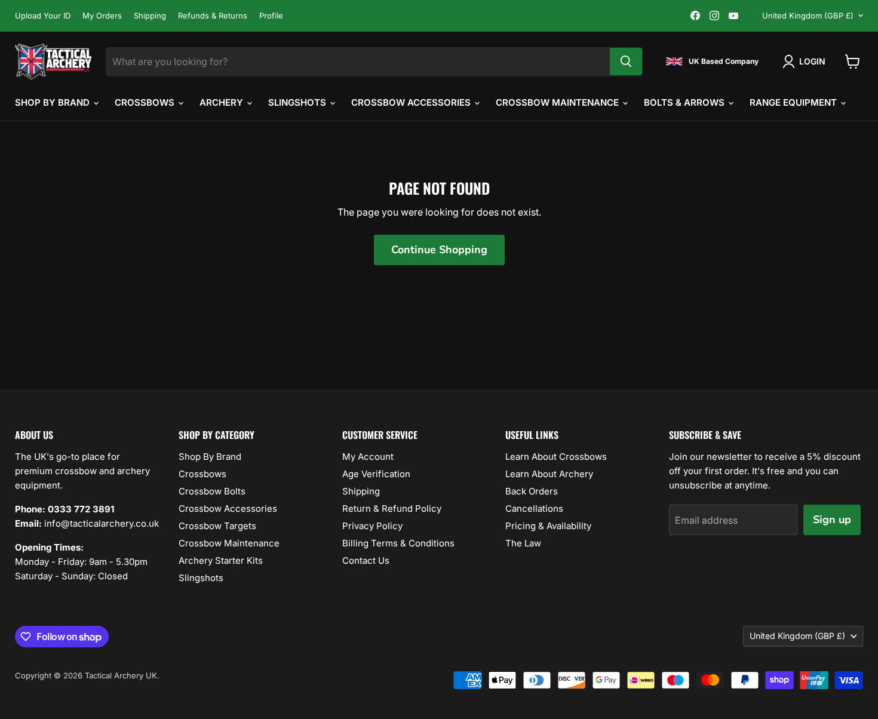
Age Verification (376, 474)
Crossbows (146, 102)
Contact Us (365, 560)
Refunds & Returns (212, 15)
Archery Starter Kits (221, 560)
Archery (222, 102)
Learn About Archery (549, 474)
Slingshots (298, 102)
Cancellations (534, 508)
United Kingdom (808, 15)
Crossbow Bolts (212, 491)
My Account (368, 456)
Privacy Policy (372, 525)
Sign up (832, 519)
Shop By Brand (53, 102)
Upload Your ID (42, 15)
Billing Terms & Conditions (398, 543)
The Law (523, 543)
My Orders (102, 15)
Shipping (150, 15)
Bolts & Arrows (685, 102)
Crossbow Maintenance (558, 102)
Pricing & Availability (548, 525)
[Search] (626, 61)
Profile (271, 15)
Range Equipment (794, 102)
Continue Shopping (439, 249)
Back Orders (531, 491)
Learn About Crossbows (556, 456)
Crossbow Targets (217, 525)
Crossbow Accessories (412, 102)
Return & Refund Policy (391, 508)
